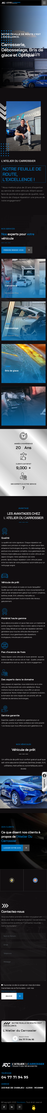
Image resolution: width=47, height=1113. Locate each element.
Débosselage (11, 328)
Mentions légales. (8, 991)
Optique (9, 413)
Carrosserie (11, 285)
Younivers (21, 1102)
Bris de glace (11, 370)
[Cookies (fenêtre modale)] (33, 1108)
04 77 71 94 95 (26, 1039)
